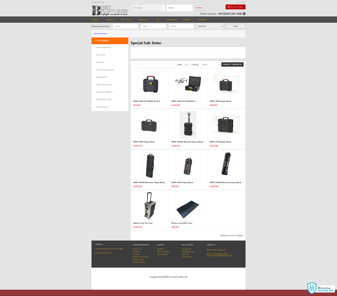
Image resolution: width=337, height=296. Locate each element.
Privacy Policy (138, 259)
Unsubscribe (162, 254)
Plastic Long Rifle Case (181, 223)
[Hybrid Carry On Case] (149, 206)
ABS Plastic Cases (103, 99)
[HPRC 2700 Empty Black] (226, 125)
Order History (188, 251)
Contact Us (137, 249)
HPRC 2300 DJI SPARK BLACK (146, 101)
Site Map (136, 254)
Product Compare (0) (232, 64)
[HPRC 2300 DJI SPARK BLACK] (149, 84)
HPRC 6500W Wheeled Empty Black (225, 182)
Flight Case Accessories (105, 84)
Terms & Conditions (140, 257)
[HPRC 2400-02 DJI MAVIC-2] (188, 84)
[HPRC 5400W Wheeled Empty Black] (149, 165)
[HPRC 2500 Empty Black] (226, 84)
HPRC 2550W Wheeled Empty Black (187, 142)
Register (95, 2)
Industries (100, 62)
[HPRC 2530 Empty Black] (149, 125)
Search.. (199, 8)
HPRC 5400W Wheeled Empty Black (149, 182)
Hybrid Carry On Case (143, 223)
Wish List (185, 254)
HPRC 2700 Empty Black (220, 142)
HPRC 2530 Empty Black (144, 142)
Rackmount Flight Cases (105, 92)
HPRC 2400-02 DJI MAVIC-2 (183, 101)
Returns (136, 251)
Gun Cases (100, 55)
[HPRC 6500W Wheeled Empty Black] (226, 165)
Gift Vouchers (163, 251)
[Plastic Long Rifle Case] (188, 206)
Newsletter (187, 257)
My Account (187, 249)
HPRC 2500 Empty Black (220, 101)
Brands (160, 249)
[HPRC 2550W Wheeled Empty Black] (188, 125)
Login (102, 2)
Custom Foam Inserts (105, 70)
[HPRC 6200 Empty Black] (188, 165)
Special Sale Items (100, 34)
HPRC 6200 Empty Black (182, 182)
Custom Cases (102, 107)
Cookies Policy (139, 262)
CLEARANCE (101, 77)
